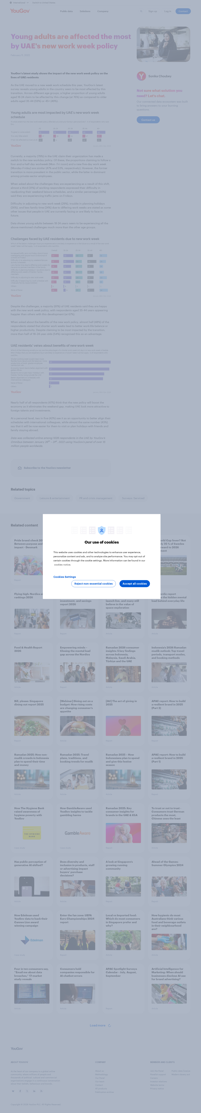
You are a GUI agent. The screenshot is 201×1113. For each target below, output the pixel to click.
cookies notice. (62, 564)
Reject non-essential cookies (93, 583)
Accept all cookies (135, 583)
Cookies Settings (64, 577)
